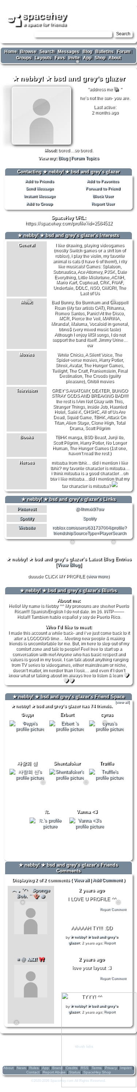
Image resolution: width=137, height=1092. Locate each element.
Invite (74, 57)
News (21, 1068)
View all (81, 880)
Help (95, 11)
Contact (32, 1072)
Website (26, 527)
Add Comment (107, 880)
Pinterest (26, 508)
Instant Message (39, 196)
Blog (87, 51)
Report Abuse (54, 1072)
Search (123, 33)
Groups (23, 57)
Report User (102, 203)
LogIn (109, 11)
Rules (34, 1068)
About (115, 57)
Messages (68, 51)
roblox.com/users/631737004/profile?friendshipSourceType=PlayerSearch (89, 530)
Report (109, 942)
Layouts (43, 57)
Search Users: (18, 33)
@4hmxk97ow (89, 508)
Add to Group (39, 203)
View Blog (68, 564)
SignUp (125, 11)
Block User (102, 196)
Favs (60, 57)
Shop (100, 57)
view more (97, 576)
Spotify (26, 518)
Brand (57, 1068)
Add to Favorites (103, 181)
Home (10, 51)
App (87, 57)
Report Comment (113, 909)
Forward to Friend (102, 188)
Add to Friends (39, 181)
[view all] (122, 702)
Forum (123, 51)
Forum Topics (85, 158)
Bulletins (104, 51)
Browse (28, 51)
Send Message (39, 188)
